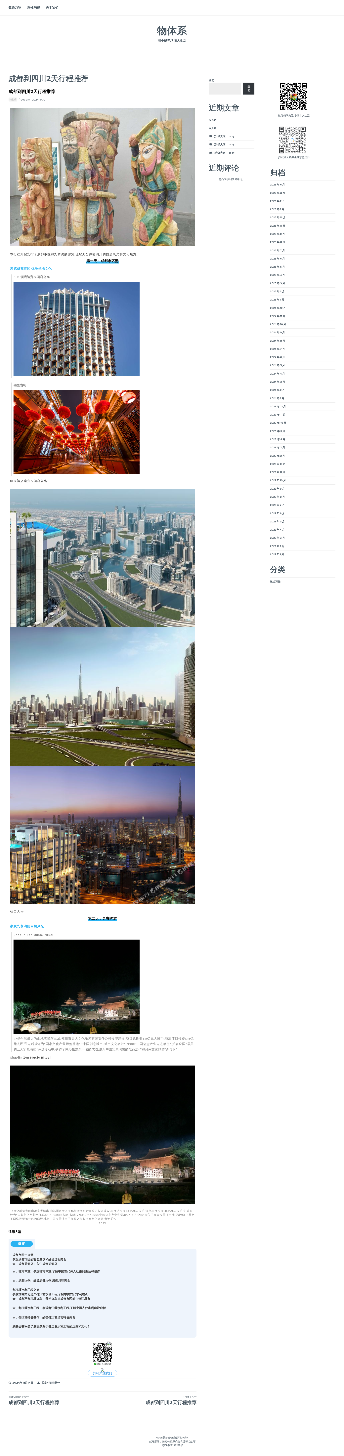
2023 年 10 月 (278, 422)
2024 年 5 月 (277, 365)
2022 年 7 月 (277, 505)
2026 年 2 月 (277, 201)
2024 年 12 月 (278, 307)
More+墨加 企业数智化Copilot (172, 1437)
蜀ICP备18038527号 (172, 1445)
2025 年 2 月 (277, 291)
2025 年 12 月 (278, 217)
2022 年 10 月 (278, 480)
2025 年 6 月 (277, 258)
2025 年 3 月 (277, 283)
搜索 (211, 80)
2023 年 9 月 (277, 431)
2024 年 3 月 (277, 381)
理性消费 (33, 7)
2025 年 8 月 (277, 242)
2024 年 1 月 (277, 398)
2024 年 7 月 (277, 348)
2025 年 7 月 (277, 250)
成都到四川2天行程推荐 (34, 1400)
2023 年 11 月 (277, 414)
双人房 (213, 119)
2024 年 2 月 (277, 389)
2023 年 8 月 (277, 439)
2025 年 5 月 (277, 266)
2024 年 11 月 (277, 316)
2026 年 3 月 (277, 192)
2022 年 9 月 (277, 488)
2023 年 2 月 (277, 455)
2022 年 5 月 (277, 521)
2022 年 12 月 (277, 464)
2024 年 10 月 (278, 324)
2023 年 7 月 (277, 447)
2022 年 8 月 (277, 496)
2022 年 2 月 (277, 546)
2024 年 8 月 (277, 340)
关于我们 (52, 7)
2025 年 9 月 (277, 233)
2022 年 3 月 (277, 537)
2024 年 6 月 (277, 357)
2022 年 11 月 (277, 472)
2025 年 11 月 (277, 225)
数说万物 (15, 7)
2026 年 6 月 (277, 184)
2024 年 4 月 (277, 373)
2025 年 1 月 (277, 299)
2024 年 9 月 (277, 332)
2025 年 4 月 (277, 274)
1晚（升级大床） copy (222, 136)
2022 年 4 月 (277, 529)
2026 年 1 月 (277, 209)
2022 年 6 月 (277, 513)
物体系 (172, 30)
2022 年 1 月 (277, 554)
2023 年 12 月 (278, 406)
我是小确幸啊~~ (51, 1382)
